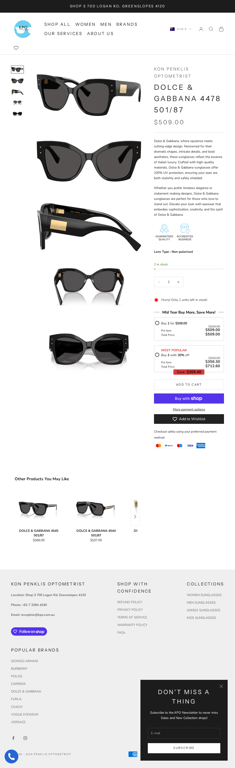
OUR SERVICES (63, 33)
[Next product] (135, 516)
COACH (16, 707)
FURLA (16, 699)
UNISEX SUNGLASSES (203, 610)
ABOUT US (100, 33)
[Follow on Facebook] (13, 738)
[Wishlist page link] (16, 48)
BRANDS (127, 24)
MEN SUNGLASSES (201, 602)
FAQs (121, 632)
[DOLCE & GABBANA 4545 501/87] (39, 508)
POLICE (16, 676)
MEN (106, 24)
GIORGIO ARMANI (24, 661)
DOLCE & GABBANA (26, 691)
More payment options (189, 409)
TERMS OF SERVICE (132, 617)
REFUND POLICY (129, 602)
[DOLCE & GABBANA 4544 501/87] (96, 508)
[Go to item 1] (17, 69)
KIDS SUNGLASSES (201, 618)
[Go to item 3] (17, 92)
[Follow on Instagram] (25, 738)
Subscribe (184, 748)
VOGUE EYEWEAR (24, 714)
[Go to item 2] (17, 81)
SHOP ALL (57, 24)
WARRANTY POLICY (132, 625)
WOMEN (85, 24)
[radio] (187, 329)
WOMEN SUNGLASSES (204, 595)
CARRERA (18, 684)
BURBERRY (19, 668)
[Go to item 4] (17, 103)
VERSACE (18, 722)
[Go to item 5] (17, 113)
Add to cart (189, 385)
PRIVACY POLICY (130, 610)
